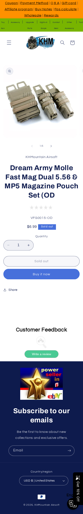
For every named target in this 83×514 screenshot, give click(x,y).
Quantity (41, 236)
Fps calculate (65, 9)
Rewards (51, 15)
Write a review (41, 354)
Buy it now (41, 274)
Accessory (15, 22)
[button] (9, 43)
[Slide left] (32, 146)
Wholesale (33, 15)
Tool (81, 22)
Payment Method (34, 3)
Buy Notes (43, 9)
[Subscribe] (69, 450)
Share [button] (13, 289)
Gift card (69, 3)
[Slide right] (51, 146)
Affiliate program (19, 9)
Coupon (11, 3)
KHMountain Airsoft (47, 505)
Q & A (55, 3)
